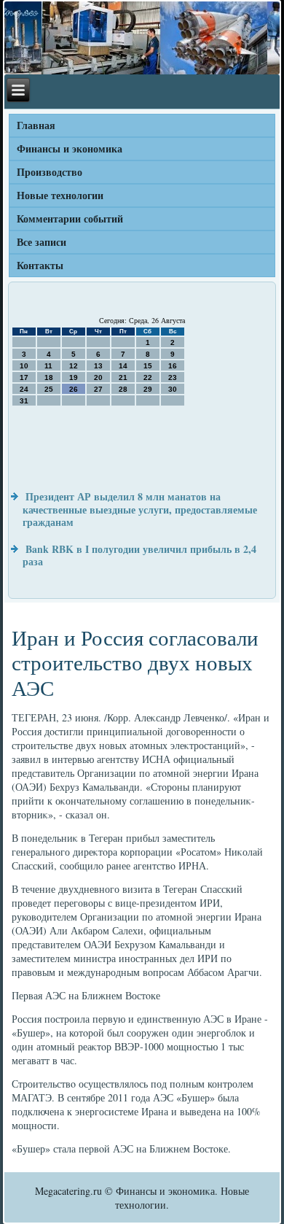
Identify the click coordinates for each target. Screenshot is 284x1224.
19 (73, 377)
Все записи (41, 241)
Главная (36, 125)
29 (147, 389)
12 (73, 366)
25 (48, 389)
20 (98, 377)
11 (48, 366)
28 (123, 389)
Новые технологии (60, 195)
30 (172, 389)
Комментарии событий (70, 218)
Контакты (40, 265)
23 (172, 377)
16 (172, 366)
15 (147, 366)
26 (73, 389)
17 (24, 377)
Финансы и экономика (69, 148)
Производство (49, 171)
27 (98, 389)
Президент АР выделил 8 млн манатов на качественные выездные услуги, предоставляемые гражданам (140, 509)
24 (24, 389)
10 (24, 366)
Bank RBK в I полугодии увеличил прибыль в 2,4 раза (139, 555)
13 (98, 366)
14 (123, 366)
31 (24, 401)
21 (123, 377)
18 (48, 377)
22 (147, 377)
